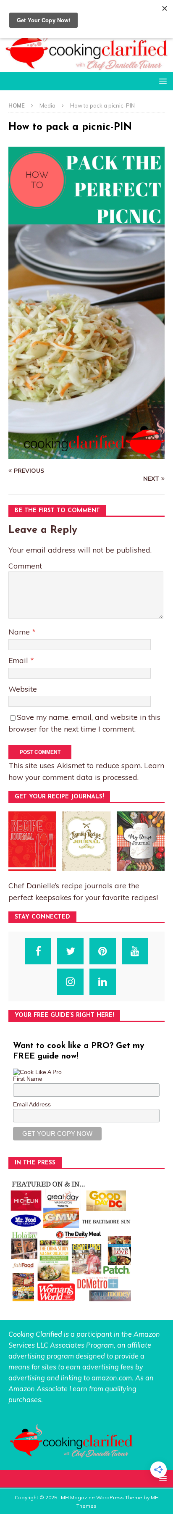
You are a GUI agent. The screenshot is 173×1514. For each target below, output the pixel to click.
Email (19, 660)
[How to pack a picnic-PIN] (86, 454)
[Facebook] (38, 951)
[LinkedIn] (102, 982)
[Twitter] (70, 951)
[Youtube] (135, 951)
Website (22, 688)
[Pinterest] (102, 951)
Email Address (32, 1104)
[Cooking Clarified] (86, 67)
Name (20, 631)
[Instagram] (70, 982)
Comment (25, 565)
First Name (27, 1078)
